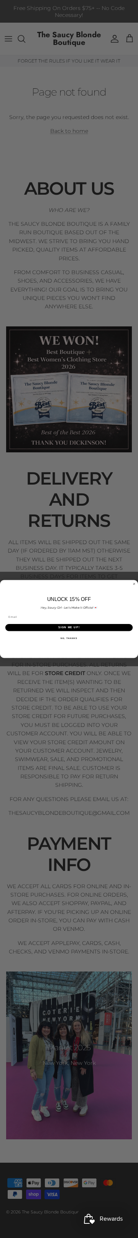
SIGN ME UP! (69, 627)
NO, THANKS (69, 638)
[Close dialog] (134, 584)
